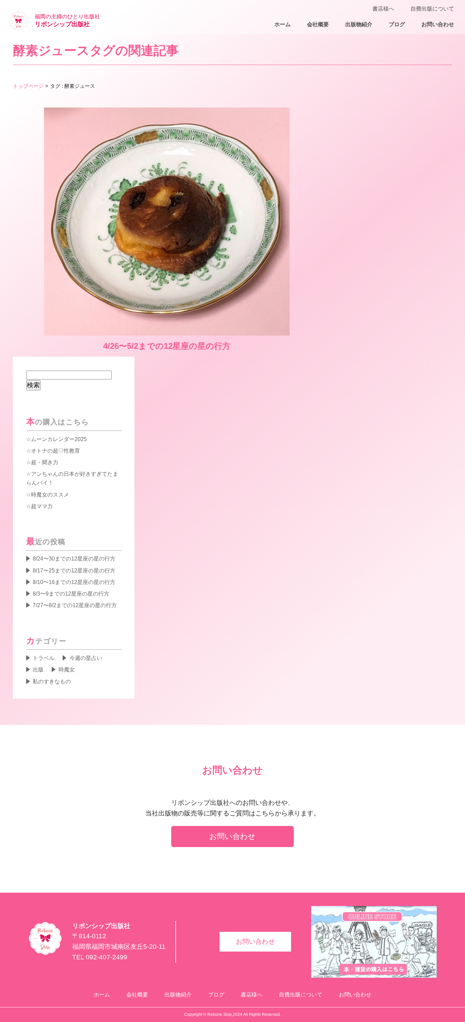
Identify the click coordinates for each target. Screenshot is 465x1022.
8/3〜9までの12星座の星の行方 (71, 593)
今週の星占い (85, 658)
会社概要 (318, 24)
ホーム (282, 24)
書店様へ (383, 9)
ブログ (397, 24)
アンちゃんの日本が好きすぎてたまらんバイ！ (72, 478)
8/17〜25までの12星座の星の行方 (74, 570)
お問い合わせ (437, 24)
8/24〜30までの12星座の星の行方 (74, 558)
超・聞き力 (44, 462)
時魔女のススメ (50, 494)
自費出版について (432, 9)
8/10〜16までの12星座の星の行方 (74, 582)
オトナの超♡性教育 (55, 451)
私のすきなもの (52, 681)
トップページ (28, 86)
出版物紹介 (358, 24)
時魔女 (67, 669)
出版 (38, 669)
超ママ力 (42, 506)
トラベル (43, 658)
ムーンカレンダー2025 (59, 439)
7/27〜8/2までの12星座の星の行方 (75, 605)
